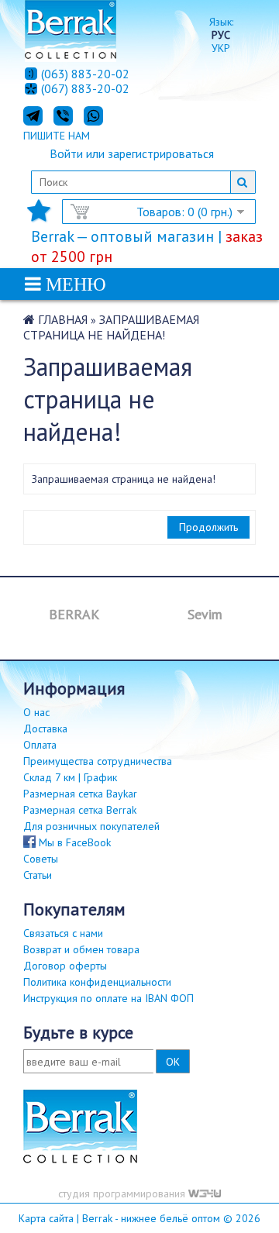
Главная (63, 319)
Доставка (45, 728)
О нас (36, 712)
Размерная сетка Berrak (79, 810)
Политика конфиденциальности (97, 982)
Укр (221, 48)
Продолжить (208, 527)
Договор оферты (65, 966)
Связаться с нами (63, 933)
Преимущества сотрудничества (97, 761)
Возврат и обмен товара (81, 949)
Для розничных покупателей (91, 826)
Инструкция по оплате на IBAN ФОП (108, 998)
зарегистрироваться (161, 153)
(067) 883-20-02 (85, 89)
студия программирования (123, 1193)
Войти (66, 153)
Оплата (40, 745)
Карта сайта (46, 1218)
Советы (40, 859)
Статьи (37, 875)
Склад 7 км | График (70, 777)
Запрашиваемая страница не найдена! (111, 327)
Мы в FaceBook (73, 842)
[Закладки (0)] (38, 215)
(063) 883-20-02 (85, 73)
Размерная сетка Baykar (80, 794)
